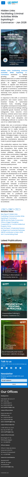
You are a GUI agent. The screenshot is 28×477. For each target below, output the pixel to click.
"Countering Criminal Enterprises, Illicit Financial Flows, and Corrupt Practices (18, 209)
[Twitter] (7, 368)
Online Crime (11, 209)
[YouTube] (2, 368)
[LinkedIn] (16, 368)
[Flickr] (20, 368)
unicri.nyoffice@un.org (7, 432)
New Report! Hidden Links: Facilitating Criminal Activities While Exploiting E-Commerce (12, 216)
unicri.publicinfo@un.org (7, 407)
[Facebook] (11, 368)
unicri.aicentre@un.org (7, 466)
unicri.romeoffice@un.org (8, 421)
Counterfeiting (5, 209)
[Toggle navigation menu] (3, 2)
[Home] (12, 3)
